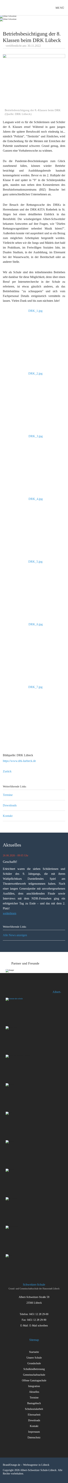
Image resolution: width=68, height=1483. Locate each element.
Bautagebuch (34, 1403)
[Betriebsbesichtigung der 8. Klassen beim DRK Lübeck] (34, 81)
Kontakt (7, 815)
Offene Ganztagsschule (34, 1380)
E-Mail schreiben (38, 1325)
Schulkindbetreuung (34, 1369)
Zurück (7, 771)
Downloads (10, 805)
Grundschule (34, 1363)
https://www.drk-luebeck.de (19, 760)
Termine (8, 795)
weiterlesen (9, 913)
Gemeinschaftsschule (34, 1374)
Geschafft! (10, 862)
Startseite (34, 1352)
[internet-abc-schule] (28, 1009)
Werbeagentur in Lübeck (36, 1464)
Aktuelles (34, 1391)
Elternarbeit (34, 1414)
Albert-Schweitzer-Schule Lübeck (7, 7)
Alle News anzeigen (15, 935)
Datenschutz (34, 1437)
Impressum (34, 1431)
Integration (34, 1386)
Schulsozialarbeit (34, 1409)
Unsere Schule (34, 1357)
